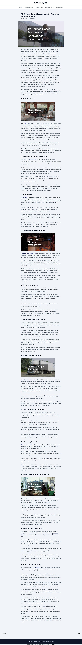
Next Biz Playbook (41, 3)
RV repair (27, 123)
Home (20, 7)
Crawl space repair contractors (28, 253)
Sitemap (53, 644)
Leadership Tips (39, 7)
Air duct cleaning (25, 197)
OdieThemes (51, 641)
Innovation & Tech (28, 7)
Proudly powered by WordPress (34, 641)
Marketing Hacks (49, 7)
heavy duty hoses (37, 415)
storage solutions (33, 159)
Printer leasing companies (27, 444)
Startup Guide (59, 7)
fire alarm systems (37, 567)
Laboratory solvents (26, 287)
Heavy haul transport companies (28, 379)
